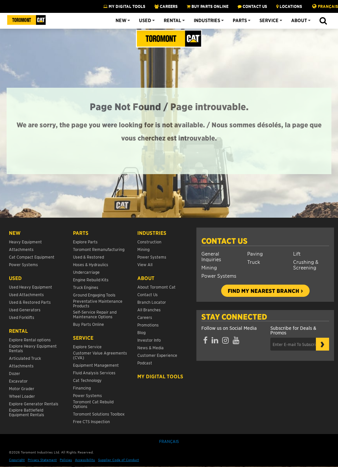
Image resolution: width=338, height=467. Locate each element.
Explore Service (87, 346)
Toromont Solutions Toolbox (98, 413)
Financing (82, 387)
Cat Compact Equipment (31, 256)
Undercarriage (86, 271)
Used (145, 20)
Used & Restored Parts (30, 301)
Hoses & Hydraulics (90, 264)
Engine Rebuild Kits (91, 279)
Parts (240, 20)
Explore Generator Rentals (33, 403)
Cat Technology (87, 380)
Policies (66, 459)
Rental (172, 20)
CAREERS (168, 6)
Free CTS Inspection (91, 421)
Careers (144, 317)
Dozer (14, 373)
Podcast (144, 362)
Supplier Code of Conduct (118, 459)
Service (269, 20)
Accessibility (85, 459)
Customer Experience (157, 355)
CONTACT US (254, 6)
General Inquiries (211, 256)
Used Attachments (26, 294)
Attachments (21, 249)
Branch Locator (151, 301)
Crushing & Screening (306, 264)
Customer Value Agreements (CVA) (100, 355)
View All (144, 264)
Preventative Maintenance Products (97, 303)
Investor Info (149, 339)
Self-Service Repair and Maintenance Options (95, 314)
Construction (149, 241)
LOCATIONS (290, 6)
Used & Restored (88, 256)
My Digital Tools (126, 6)
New (121, 20)
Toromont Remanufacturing (98, 249)
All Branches (149, 309)
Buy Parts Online (88, 324)
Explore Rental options (30, 339)
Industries (207, 20)
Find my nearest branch (263, 290)
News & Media (150, 347)
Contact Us (224, 240)
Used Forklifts (21, 317)
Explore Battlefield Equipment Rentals (26, 412)
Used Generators (25, 309)
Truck (253, 262)
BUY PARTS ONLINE (209, 6)
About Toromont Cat (156, 286)
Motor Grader (21, 388)
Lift (297, 253)
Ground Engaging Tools (94, 294)
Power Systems (218, 275)
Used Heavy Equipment (30, 286)
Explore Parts (85, 241)
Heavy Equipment (25, 241)
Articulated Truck (25, 358)
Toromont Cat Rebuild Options (93, 404)
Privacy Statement (42, 459)
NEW (14, 233)
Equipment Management (96, 364)
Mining (209, 267)
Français (328, 6)
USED (15, 278)
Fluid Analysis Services (94, 372)
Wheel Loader (22, 395)
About (299, 20)
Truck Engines (85, 287)
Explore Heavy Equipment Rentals (33, 348)
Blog (141, 332)
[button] (323, 21)
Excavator (18, 380)
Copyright (17, 459)
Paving (255, 253)
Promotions (148, 324)
